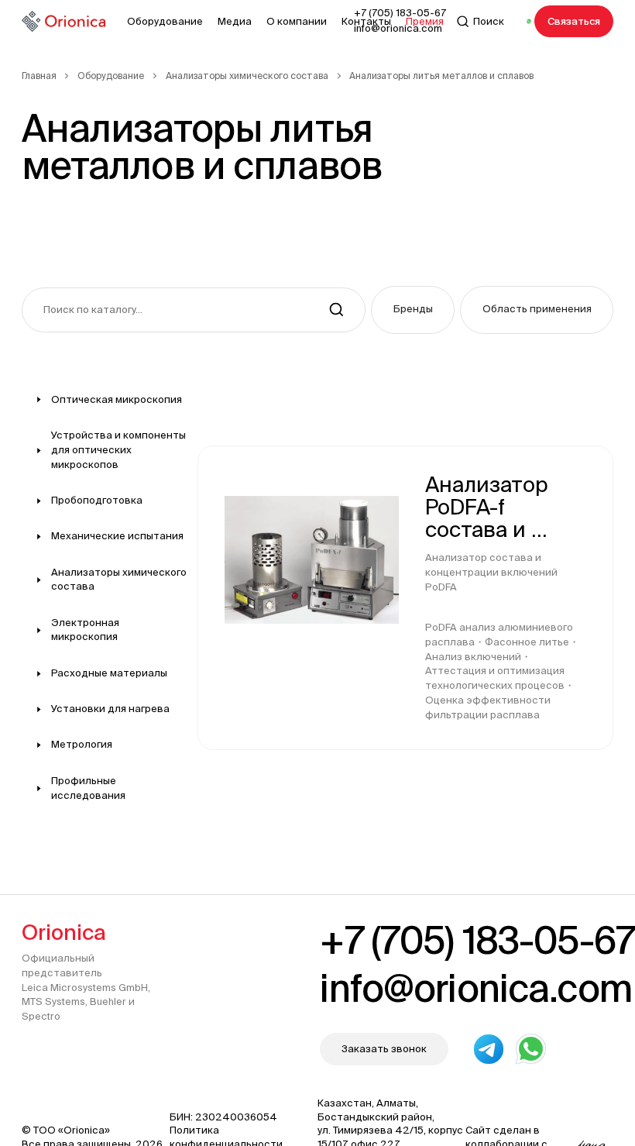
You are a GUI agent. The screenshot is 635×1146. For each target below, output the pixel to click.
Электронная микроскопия (85, 630)
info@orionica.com (475, 988)
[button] (413, 310)
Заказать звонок (384, 1049)
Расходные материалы (109, 673)
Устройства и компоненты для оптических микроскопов (118, 449)
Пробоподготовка (96, 500)
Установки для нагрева (110, 708)
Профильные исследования (88, 788)
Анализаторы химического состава (247, 76)
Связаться (573, 21)
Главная (39, 76)
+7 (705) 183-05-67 (477, 939)
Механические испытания (117, 536)
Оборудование (110, 76)
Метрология (81, 744)
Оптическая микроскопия (116, 399)
